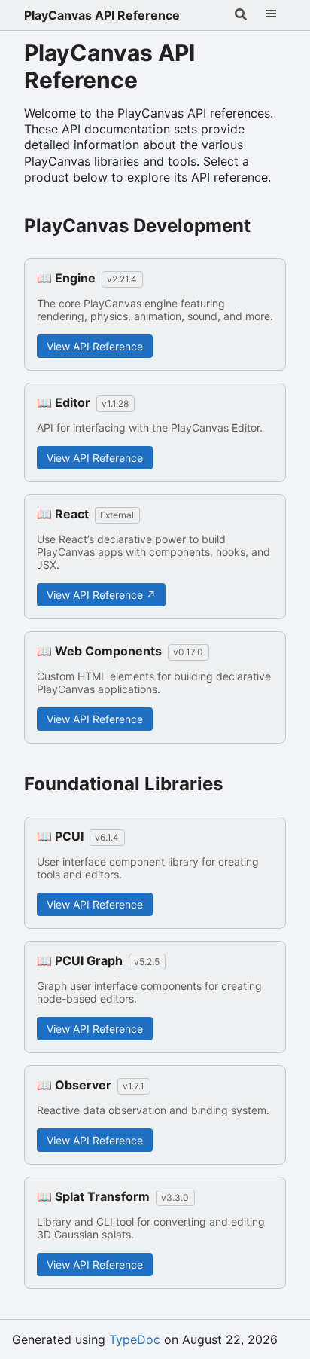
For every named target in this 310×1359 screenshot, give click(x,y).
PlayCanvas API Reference (102, 15)
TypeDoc (134, 1339)
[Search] (241, 15)
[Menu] (271, 15)
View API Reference (95, 346)
